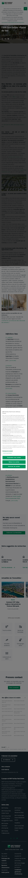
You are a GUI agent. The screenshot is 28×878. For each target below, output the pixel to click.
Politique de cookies (7, 451)
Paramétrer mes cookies (14, 457)
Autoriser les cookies (14, 466)
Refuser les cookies (14, 462)
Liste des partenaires (7, 453)
